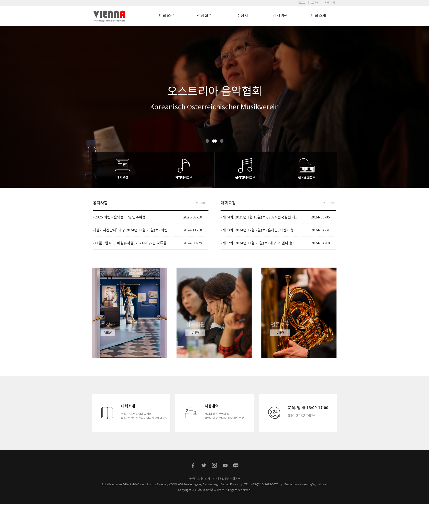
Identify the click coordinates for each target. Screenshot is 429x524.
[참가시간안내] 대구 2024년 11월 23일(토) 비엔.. (132, 230)
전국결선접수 (306, 177)
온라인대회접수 (245, 177)
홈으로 (301, 2)
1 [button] (207, 141)
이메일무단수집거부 (228, 479)
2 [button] (214, 141)
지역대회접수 (184, 177)
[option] (214, 104)
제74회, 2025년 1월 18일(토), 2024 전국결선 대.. (260, 217)
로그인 (315, 2)
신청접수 (204, 15)
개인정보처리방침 (199, 479)
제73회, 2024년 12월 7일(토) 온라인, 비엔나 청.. (259, 230)
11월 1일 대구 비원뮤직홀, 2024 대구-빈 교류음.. (131, 243)
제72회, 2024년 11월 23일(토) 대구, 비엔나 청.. (258, 243)
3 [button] (222, 141)
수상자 (242, 15)
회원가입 (330, 2)
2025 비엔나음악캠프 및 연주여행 (120, 217)
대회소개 (318, 15)
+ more (201, 202)
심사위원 (280, 15)
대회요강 (166, 15)
